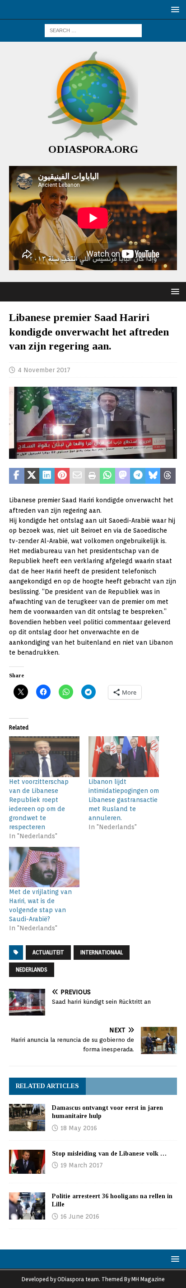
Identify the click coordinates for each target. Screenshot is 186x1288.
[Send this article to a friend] (77, 476)
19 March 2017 (81, 1165)
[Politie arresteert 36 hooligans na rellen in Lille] (27, 1206)
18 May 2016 (78, 1128)
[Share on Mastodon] (122, 476)
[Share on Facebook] (16, 476)
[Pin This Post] (62, 476)
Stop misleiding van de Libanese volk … (109, 1153)
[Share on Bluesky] (153, 476)
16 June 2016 (79, 1216)
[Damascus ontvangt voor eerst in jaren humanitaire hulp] (27, 1117)
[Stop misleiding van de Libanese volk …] (27, 1162)
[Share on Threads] (168, 476)
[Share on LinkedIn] (47, 476)
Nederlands (31, 969)
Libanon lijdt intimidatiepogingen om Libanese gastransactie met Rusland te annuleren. (123, 799)
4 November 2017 (44, 370)
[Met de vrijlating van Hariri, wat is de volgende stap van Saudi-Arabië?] (44, 867)
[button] (173, 9)
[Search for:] (93, 30)
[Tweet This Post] (32, 476)
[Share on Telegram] (137, 476)
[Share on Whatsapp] (107, 476)
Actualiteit (48, 952)
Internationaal (101, 952)
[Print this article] (92, 476)
